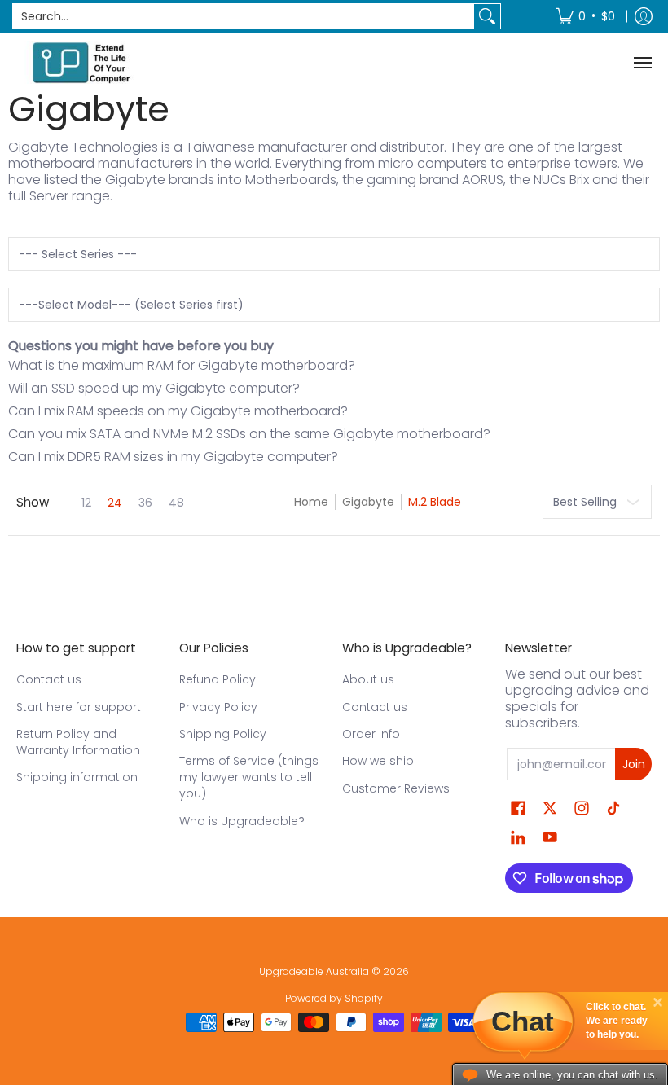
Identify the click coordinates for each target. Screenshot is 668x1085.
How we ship (378, 761)
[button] (518, 808)
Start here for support (78, 707)
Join (633, 764)
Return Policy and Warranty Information (78, 742)
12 (86, 502)
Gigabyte (368, 502)
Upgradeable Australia (314, 971)
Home (311, 502)
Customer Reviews (396, 788)
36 (145, 502)
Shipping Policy (222, 734)
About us (368, 679)
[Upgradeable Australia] (81, 62)
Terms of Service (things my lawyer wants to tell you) (249, 777)
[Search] (487, 16)
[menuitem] (585, 16)
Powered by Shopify (334, 998)
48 (176, 502)
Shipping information (77, 777)
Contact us (48, 679)
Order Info (371, 734)
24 (115, 502)
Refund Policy (217, 679)
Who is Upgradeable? (242, 821)
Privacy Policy (218, 707)
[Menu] (642, 62)
